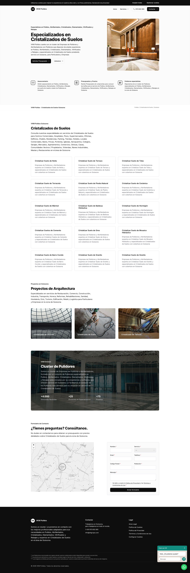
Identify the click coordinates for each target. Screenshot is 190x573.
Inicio (115, 9)
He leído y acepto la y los (132, 484)
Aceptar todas (137, 3)
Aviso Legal (133, 524)
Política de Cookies (135, 527)
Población (138, 464)
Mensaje (113, 472)
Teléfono (137, 455)
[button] (62, 467)
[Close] (184, 548)
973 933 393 (140, 9)
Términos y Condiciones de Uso (140, 534)
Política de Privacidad (133, 483)
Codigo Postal (115, 464)
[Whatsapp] (184, 567)
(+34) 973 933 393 (91, 529)
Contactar (152, 9)
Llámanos (57, 61)
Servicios (123, 9)
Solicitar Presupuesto (39, 61)
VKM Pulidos (41, 9)
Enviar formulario (133, 490)
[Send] (184, 559)
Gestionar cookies (153, 3)
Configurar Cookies (136, 537)
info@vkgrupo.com (92, 533)
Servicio (137, 446)
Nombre (113, 446)
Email (112, 455)
